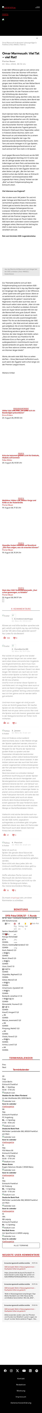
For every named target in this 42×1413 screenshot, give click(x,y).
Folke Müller (7, 460)
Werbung (21, 1390)
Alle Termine (21, 1245)
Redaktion (21, 1384)
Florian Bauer (8, 61)
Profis (5, 14)
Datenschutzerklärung (21, 1402)
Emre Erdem (7, 415)
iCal (3, 1106)
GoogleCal (9, 1106)
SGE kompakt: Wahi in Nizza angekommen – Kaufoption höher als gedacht (20, 1268)
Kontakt (21, 1378)
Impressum (21, 1396)
